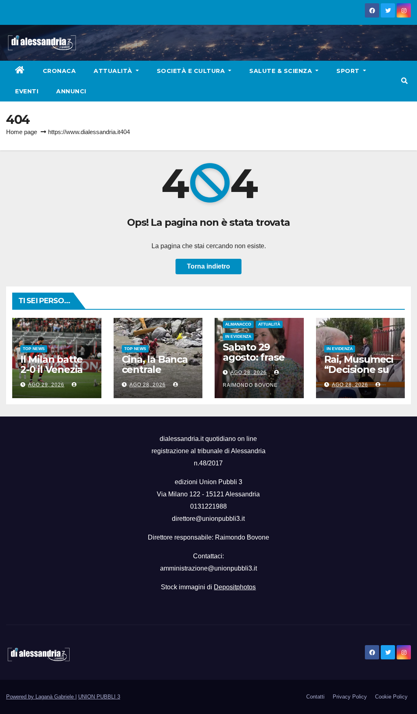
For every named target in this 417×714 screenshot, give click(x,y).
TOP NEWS (34, 348)
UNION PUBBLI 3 (99, 697)
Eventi (26, 91)
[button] (404, 80)
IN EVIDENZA (238, 336)
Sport (348, 71)
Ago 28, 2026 (147, 385)
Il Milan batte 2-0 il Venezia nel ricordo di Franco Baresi (52, 374)
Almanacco (238, 324)
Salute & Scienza (281, 71)
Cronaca (59, 71)
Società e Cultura (192, 71)
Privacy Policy (350, 697)
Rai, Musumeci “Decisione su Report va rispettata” (358, 374)
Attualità (114, 71)
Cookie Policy (391, 697)
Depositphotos (235, 587)
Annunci (71, 91)
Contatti (315, 697)
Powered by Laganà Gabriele (40, 697)
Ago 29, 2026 (46, 385)
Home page (21, 131)
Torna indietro (208, 266)
